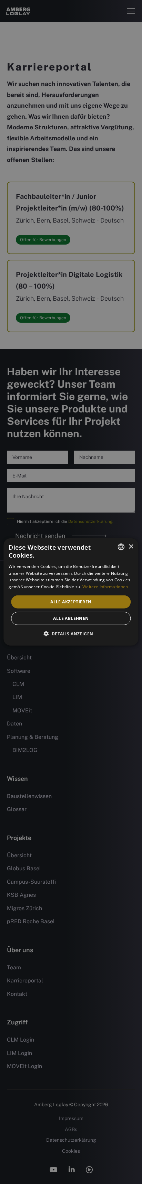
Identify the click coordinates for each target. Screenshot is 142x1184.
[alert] (71, 592)
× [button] (130, 546)
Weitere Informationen (105, 587)
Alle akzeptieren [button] (70, 602)
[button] (71, 633)
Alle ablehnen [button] (71, 618)
